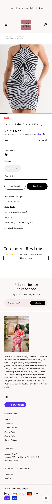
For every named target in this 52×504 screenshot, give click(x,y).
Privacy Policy (10, 431)
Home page (8, 37)
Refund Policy (9, 436)
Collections (20, 37)
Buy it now (37, 186)
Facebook (8, 478)
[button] (6, 24)
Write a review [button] (26, 258)
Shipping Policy (10, 427)
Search (7, 419)
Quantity (7, 161)
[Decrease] (7, 168)
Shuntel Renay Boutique (19, 489)
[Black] (6, 154)
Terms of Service (11, 440)
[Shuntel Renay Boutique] (26, 25)
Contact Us (8, 423)
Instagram (8, 474)
